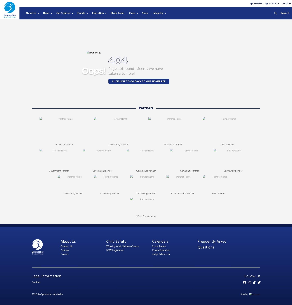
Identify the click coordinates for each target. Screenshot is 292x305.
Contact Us (67, 247)
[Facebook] (244, 282)
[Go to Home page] (9, 9)
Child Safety (116, 242)
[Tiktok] (254, 282)
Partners (146, 108)
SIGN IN (287, 3)
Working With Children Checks (122, 247)
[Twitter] (259, 282)
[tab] (32, 13)
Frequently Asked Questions (212, 245)
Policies (65, 250)
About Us (68, 242)
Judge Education (161, 254)
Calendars (160, 242)
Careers (65, 254)
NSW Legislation (115, 250)
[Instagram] (249, 282)
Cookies (36, 282)
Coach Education (161, 250)
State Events (159, 247)
